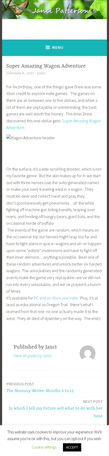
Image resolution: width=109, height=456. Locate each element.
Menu (57, 47)
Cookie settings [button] (44, 447)
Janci (41, 73)
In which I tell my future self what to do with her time (56, 409)
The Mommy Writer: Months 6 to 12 (40, 387)
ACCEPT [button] (72, 447)
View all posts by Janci (32, 355)
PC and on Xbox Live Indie (55, 298)
